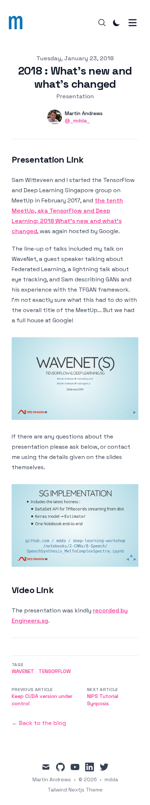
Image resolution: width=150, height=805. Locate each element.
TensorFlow (55, 671)
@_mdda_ (77, 120)
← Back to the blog (39, 723)
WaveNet (23, 671)
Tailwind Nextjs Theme (75, 789)
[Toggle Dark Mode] (116, 22)
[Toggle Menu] (132, 23)
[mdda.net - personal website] (18, 23)
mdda (111, 779)
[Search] (102, 22)
